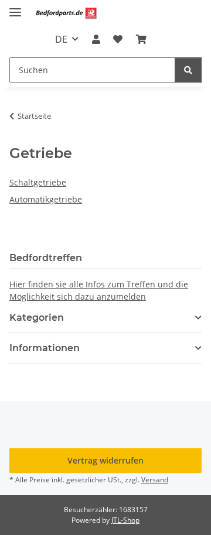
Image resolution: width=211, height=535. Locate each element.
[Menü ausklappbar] (15, 7)
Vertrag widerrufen (105, 460)
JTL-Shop (125, 520)
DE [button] (61, 39)
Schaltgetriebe (37, 182)
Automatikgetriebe (45, 199)
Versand (154, 480)
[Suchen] (188, 70)
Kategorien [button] (36, 317)
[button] (96, 39)
